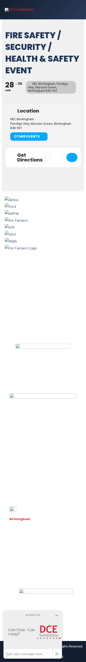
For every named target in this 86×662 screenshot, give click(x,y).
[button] (43, 263)
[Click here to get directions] (71, 157)
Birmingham (20, 519)
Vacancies (17, 574)
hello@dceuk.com (23, 562)
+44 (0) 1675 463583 (25, 556)
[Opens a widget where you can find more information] (33, 634)
